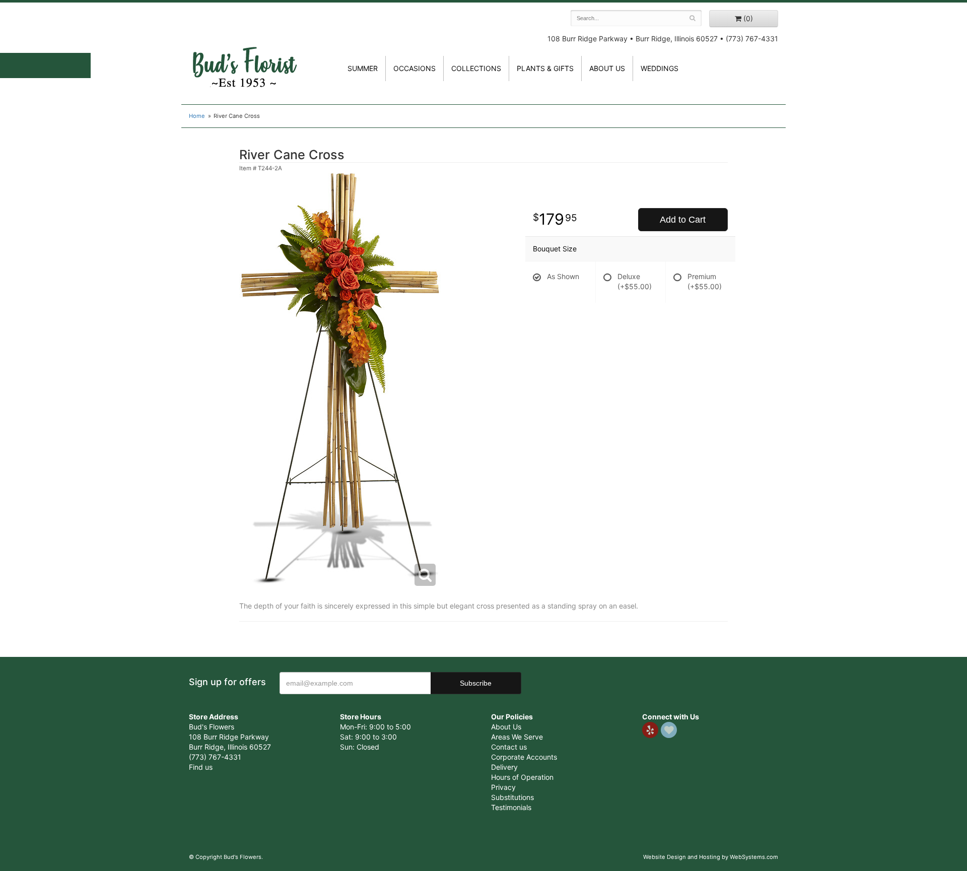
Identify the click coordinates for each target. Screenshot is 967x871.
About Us (506, 726)
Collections (476, 68)
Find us (201, 767)
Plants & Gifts (545, 68)
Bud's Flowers (244, 55)
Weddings (659, 68)
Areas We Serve (517, 736)
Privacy (503, 787)
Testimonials (511, 807)
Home (197, 115)
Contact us (509, 747)
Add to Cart (683, 220)
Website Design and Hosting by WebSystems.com (710, 856)
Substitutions (512, 797)
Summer (363, 68)
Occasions (414, 68)
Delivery (504, 767)
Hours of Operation (522, 777)
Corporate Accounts (524, 757)
